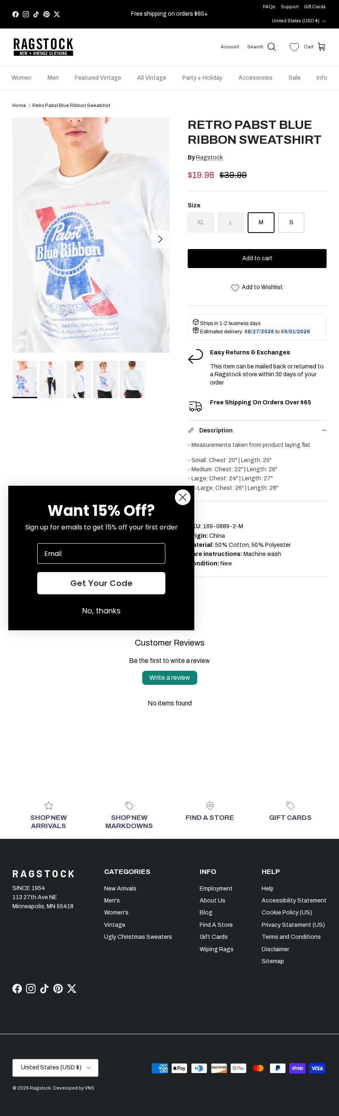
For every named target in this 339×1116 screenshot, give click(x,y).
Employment (216, 889)
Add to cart (257, 258)
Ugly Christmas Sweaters (138, 937)
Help (268, 889)
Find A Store (216, 925)
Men (53, 78)
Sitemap (273, 961)
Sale (295, 78)
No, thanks (101, 610)
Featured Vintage (98, 78)
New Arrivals (120, 889)
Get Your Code (101, 583)
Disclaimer (275, 949)
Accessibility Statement (294, 901)
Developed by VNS (73, 1087)
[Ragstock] (43, 47)
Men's (112, 901)
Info (322, 78)
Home (19, 105)
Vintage (114, 925)
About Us (212, 901)
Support (289, 6)
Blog (206, 912)
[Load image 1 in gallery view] (91, 235)
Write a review (169, 677)
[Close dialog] (182, 497)
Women (21, 78)
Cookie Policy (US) (287, 912)
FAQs (269, 6)
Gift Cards (315, 6)
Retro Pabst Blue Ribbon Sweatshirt (71, 105)
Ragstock (209, 157)
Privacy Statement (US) (293, 925)
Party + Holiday (202, 78)
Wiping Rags (217, 949)
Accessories (255, 78)
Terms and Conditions (291, 937)
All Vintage (151, 78)
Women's (116, 912)
